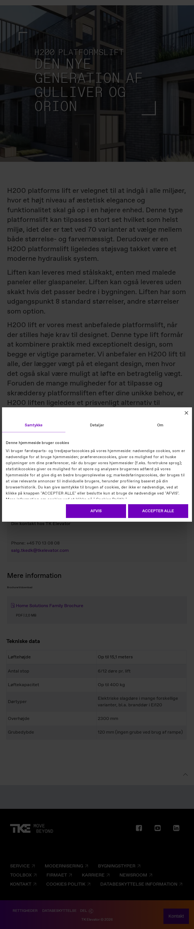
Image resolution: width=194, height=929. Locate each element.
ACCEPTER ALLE (158, 511)
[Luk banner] (186, 413)
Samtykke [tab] (33, 425)
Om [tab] (160, 425)
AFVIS (96, 511)
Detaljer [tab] (97, 425)
